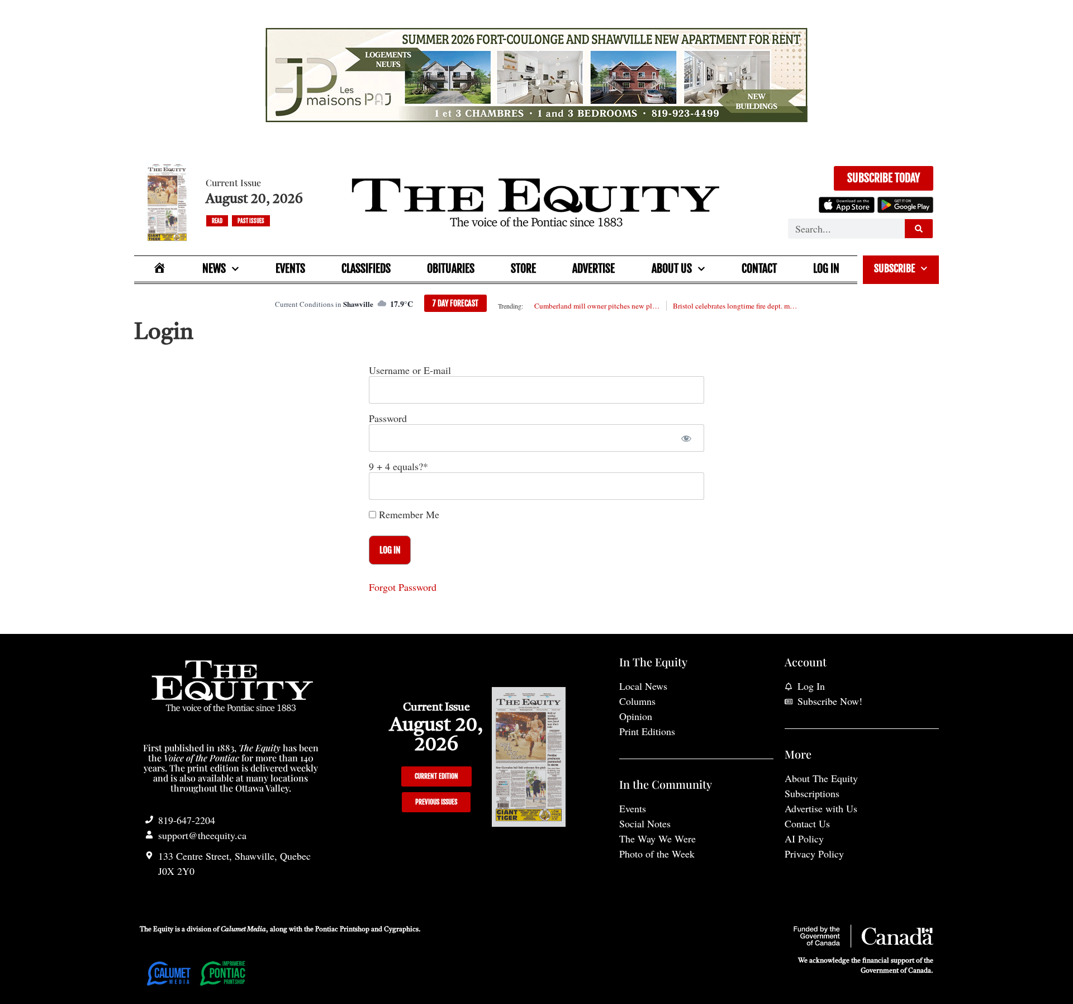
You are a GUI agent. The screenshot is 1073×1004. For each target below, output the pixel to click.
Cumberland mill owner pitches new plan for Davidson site (596, 306)
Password (388, 418)
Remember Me (407, 514)
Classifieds (366, 269)
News (214, 269)
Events (290, 269)
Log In (826, 269)
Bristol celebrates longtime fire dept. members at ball (735, 306)
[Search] (919, 228)
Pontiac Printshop (342, 929)
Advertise (593, 269)
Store (523, 269)
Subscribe (894, 268)
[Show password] (686, 438)
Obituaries (450, 269)
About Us (672, 269)
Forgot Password (402, 587)
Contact (759, 269)
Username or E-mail (410, 370)
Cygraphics (401, 929)
